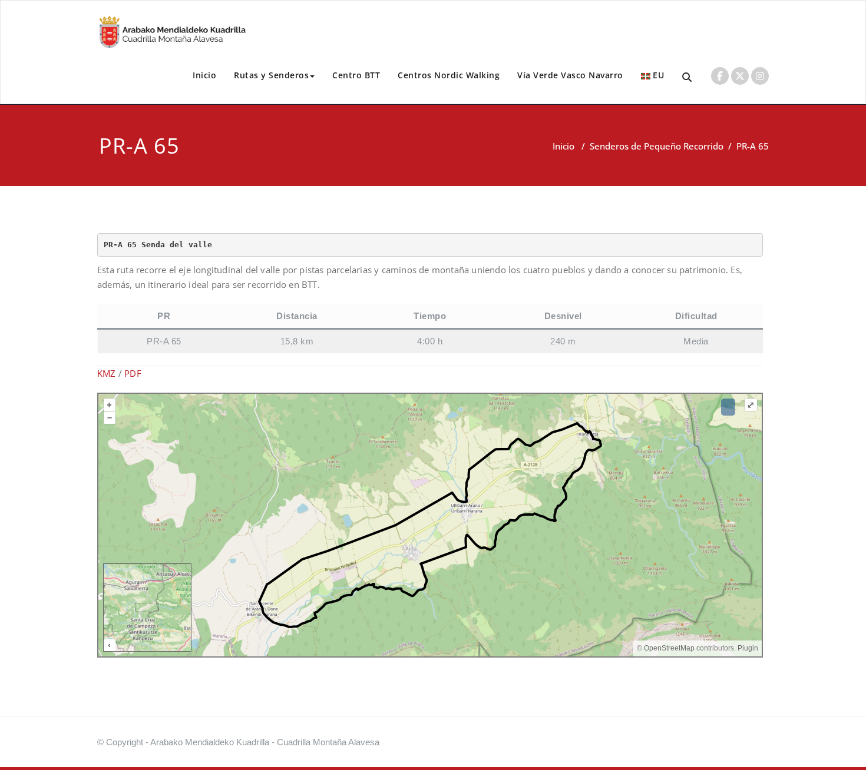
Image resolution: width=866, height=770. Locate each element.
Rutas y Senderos (271, 75)
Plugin (747, 648)
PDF (132, 373)
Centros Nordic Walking (449, 75)
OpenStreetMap (669, 648)
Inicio (204, 75)
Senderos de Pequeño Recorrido (656, 146)
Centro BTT (356, 75)
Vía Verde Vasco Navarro (570, 75)
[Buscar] (687, 77)
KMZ (106, 373)
